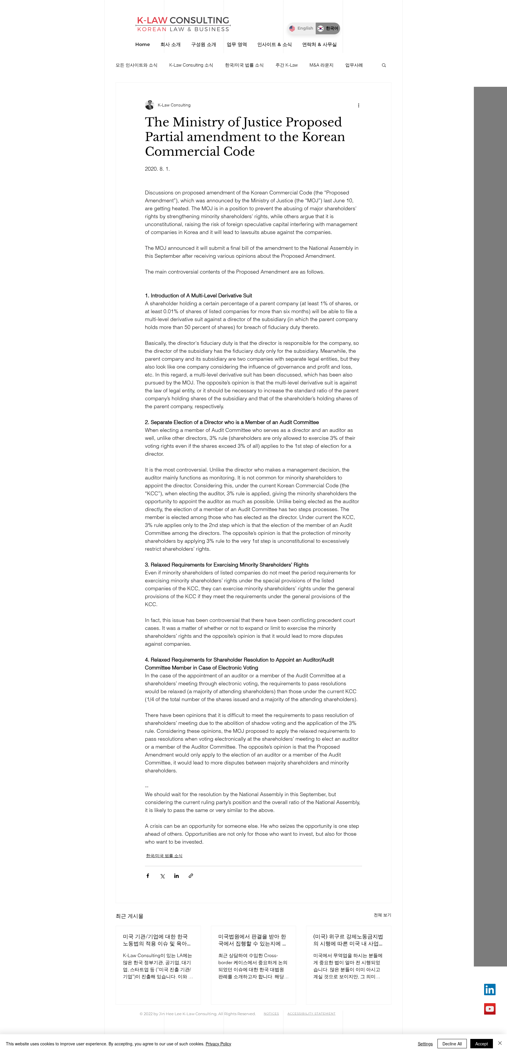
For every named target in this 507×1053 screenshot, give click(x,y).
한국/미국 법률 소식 (244, 65)
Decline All (452, 1044)
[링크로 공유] (191, 876)
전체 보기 (382, 915)
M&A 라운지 (322, 65)
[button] (206, 41)
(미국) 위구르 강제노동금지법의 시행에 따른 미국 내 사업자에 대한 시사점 (348, 940)
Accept (481, 1044)
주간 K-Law (287, 65)
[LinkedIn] (490, 989)
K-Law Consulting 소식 (191, 65)
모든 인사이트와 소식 (137, 65)
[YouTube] (490, 1009)
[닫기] (499, 1043)
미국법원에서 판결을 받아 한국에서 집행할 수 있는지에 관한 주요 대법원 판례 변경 (253, 940)
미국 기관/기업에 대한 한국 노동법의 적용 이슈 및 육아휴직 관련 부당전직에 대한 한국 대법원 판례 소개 (157, 940)
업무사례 (354, 65)
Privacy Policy (218, 1044)
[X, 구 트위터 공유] (162, 876)
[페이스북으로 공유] (148, 876)
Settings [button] (425, 1044)
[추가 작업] (358, 104)
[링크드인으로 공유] (176, 876)
